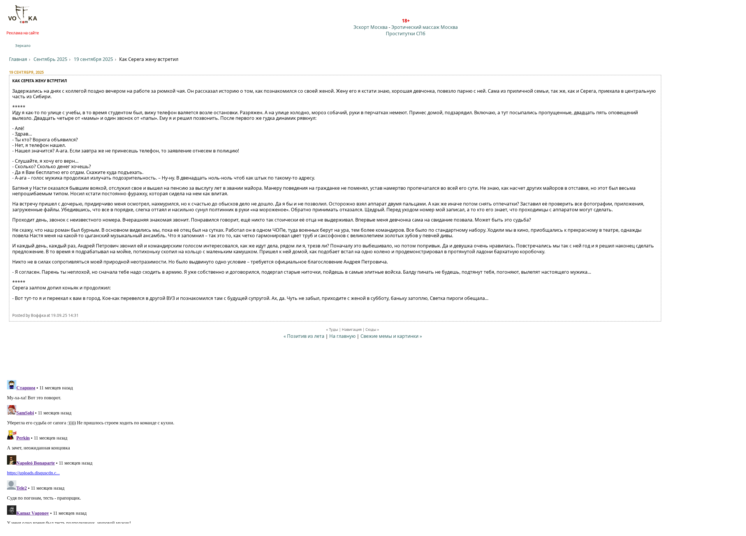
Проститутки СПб (405, 33)
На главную (342, 336)
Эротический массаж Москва (424, 27)
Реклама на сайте (22, 33)
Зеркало (23, 45)
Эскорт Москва (370, 27)
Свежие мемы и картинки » (391, 336)
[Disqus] (373, 450)
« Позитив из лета (304, 336)
